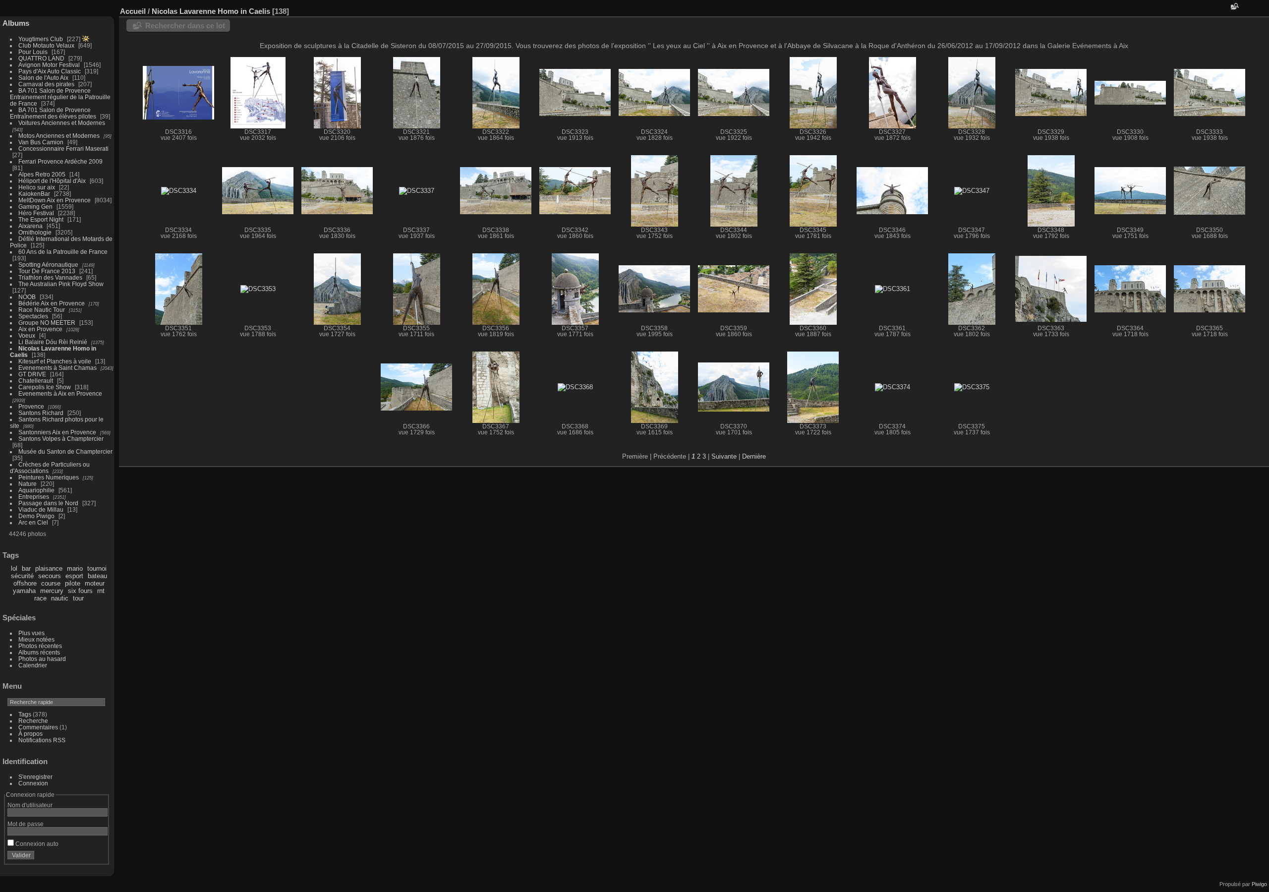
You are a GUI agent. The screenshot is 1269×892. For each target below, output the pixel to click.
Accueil (133, 11)
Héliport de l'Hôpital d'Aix (52, 181)
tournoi (97, 568)
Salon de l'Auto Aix (43, 77)
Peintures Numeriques (48, 477)
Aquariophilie (36, 490)
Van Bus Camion (40, 142)
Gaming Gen (35, 206)
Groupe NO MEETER (46, 322)
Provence (31, 406)
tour (78, 598)
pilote (72, 583)
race (40, 598)
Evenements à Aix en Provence (60, 393)
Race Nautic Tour (41, 309)
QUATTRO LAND (41, 58)
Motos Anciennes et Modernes (59, 135)
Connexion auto (36, 843)
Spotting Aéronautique (48, 264)
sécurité (22, 576)
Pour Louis (33, 52)
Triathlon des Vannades (50, 277)
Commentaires (38, 727)
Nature (27, 483)
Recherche (33, 720)
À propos (30, 733)
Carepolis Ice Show (44, 387)
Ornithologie (35, 232)
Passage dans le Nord (48, 503)
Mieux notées (36, 639)
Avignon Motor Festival (49, 64)
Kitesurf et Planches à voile (54, 361)
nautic (59, 598)
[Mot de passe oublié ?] (98, 857)
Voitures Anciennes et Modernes (61, 122)
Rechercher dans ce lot (185, 25)
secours (49, 576)
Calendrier (32, 665)
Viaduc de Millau (40, 509)
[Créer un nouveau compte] (85, 857)
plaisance (48, 568)
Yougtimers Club (40, 39)
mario (75, 568)
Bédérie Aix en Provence (51, 303)
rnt (101, 591)
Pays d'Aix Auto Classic (49, 71)
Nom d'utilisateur (30, 805)
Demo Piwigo (36, 516)
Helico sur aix (36, 187)
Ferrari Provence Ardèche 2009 (60, 161)
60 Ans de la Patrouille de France (63, 251)
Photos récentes (40, 646)
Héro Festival (36, 213)
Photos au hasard (42, 658)
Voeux (26, 335)
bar (26, 568)
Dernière (754, 456)
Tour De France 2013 (46, 271)
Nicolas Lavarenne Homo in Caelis (211, 11)
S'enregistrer (35, 776)
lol (14, 568)
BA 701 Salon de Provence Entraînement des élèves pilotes (53, 113)
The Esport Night (40, 219)
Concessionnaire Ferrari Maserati (63, 148)
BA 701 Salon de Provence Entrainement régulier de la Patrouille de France (60, 97)
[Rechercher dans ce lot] (1233, 6)
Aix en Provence (40, 329)
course (50, 583)
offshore (25, 583)
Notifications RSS (41, 740)
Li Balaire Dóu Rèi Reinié (52, 342)
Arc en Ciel (33, 522)
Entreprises (33, 496)
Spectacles (33, 316)
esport (74, 576)
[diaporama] (1261, 8)
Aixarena (30, 226)
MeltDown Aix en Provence (54, 200)
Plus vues (31, 633)
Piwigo (1259, 884)
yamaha (24, 591)
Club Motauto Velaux (46, 45)
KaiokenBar (34, 193)
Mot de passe (25, 824)
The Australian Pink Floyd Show (61, 284)
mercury (51, 591)
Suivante (724, 456)
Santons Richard (40, 413)
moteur (95, 583)
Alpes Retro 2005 (41, 174)
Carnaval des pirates (46, 84)
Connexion (33, 783)
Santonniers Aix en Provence (57, 432)
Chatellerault (35, 380)
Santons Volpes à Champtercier (61, 438)
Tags (24, 714)
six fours (80, 591)
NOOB (27, 297)
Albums (15, 23)
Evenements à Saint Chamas (57, 367)
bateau (97, 576)
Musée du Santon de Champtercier (65, 451)
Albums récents (39, 652)
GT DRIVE (32, 374)
